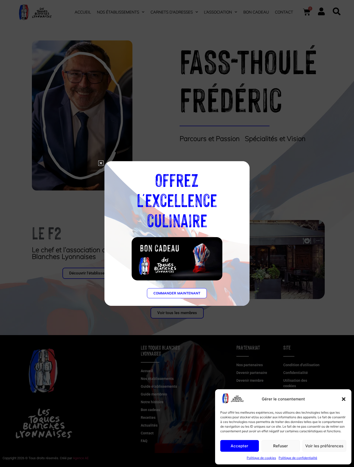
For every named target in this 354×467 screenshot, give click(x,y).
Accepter (239, 445)
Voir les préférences (324, 445)
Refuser (280, 445)
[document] (177, 233)
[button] (343, 399)
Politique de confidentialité (298, 458)
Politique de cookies (261, 458)
